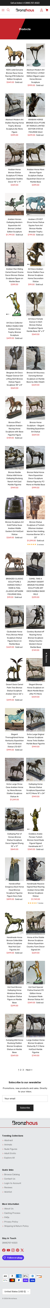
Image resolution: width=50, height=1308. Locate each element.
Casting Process (12, 1213)
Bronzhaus (12, 1298)
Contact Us (9, 1179)
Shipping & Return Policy (16, 1226)
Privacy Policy (11, 1222)
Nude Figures (10, 1149)
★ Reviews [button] (46, 657)
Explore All (9, 1158)
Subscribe (25, 1107)
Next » (29, 1070)
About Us (8, 1208)
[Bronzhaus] (25, 10)
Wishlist (8, 1192)
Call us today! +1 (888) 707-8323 (25, 3)
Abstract (8, 1140)
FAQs (6, 1217)
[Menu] (3, 10)
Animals (8, 1144)
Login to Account (12, 1183)
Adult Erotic (10, 1153)
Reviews (8, 1187)
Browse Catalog (12, 1174)
